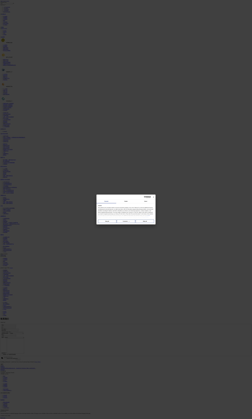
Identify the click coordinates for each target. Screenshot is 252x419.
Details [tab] (126, 201)
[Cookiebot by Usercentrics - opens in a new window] (145, 197)
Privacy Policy (145, 217)
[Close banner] (153, 197)
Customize (125, 221)
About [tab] (145, 201)
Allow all (145, 221)
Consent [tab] (106, 201)
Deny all (107, 221)
